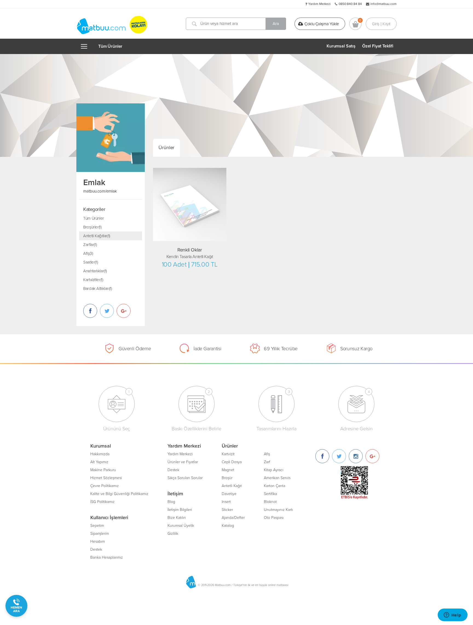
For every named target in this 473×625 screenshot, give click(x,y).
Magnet (228, 470)
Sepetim (97, 525)
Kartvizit (228, 454)
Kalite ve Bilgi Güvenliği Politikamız (119, 493)
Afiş (267, 454)
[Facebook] (322, 456)
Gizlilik (173, 533)
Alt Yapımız (99, 462)
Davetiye (229, 493)
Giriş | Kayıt (381, 23)
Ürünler (166, 148)
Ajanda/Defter (233, 517)
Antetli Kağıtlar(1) (96, 235)
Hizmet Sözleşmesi (106, 478)
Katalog (228, 525)
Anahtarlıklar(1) (95, 270)
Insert (226, 501)
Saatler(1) (90, 262)
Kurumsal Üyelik (181, 525)
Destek (96, 549)
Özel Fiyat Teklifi (377, 46)
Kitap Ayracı (273, 470)
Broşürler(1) (92, 227)
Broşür (227, 478)
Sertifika (270, 493)
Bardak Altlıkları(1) (97, 288)
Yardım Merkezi (319, 4)
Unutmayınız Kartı (278, 509)
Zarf (267, 462)
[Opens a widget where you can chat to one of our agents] (452, 615)
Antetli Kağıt (232, 485)
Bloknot (270, 501)
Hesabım (97, 541)
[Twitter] (339, 456)
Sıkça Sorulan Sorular (185, 478)
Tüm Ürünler (110, 46)
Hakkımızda (99, 454)
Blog (171, 501)
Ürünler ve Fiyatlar (183, 462)
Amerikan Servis (277, 478)
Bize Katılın (177, 517)
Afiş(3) (88, 253)
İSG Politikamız (102, 501)
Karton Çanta (274, 485)
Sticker (227, 509)
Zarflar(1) (90, 244)
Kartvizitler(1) (93, 279)
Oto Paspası (274, 517)
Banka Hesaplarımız (106, 557)
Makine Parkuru (103, 470)
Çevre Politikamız (104, 485)
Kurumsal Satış (341, 46)
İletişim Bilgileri (180, 509)
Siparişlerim (99, 533)
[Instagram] (356, 456)
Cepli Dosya (232, 462)
